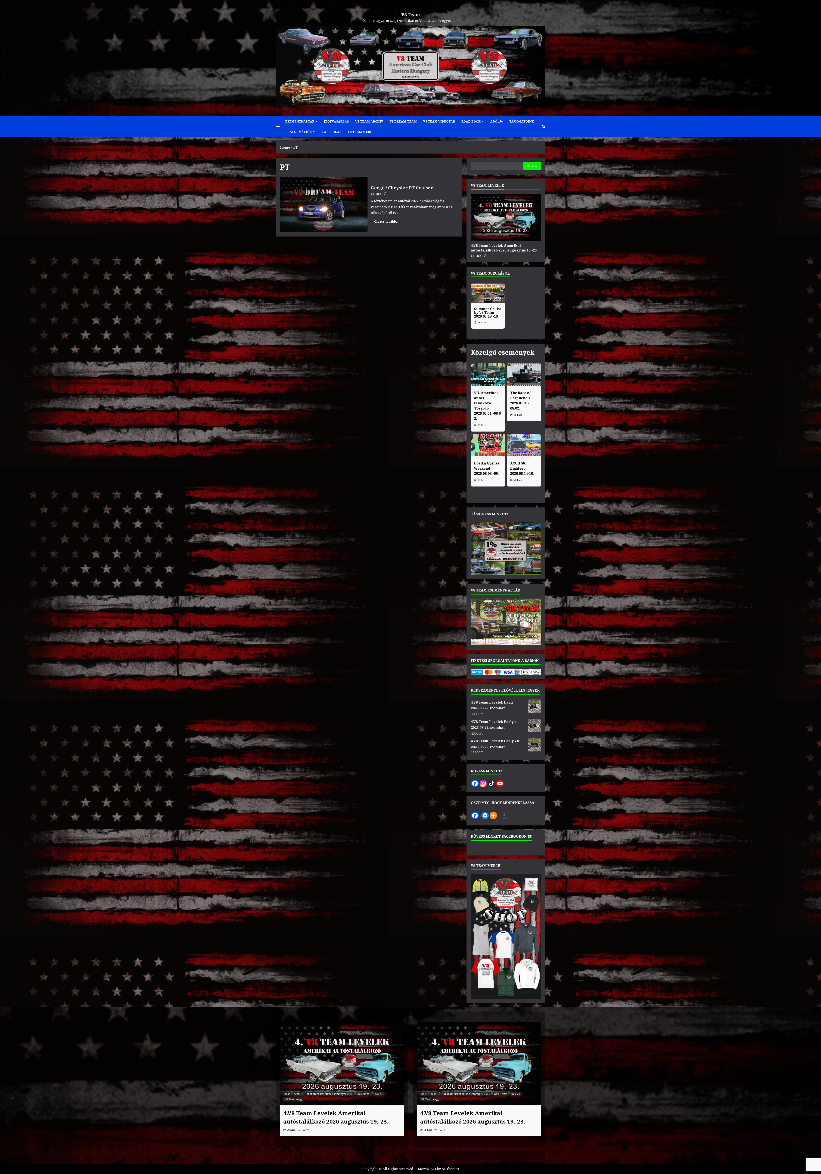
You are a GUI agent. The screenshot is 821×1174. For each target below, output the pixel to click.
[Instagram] (483, 783)
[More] (493, 815)
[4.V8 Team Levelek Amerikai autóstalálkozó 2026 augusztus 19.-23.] (506, 217)
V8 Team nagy (293, 1099)
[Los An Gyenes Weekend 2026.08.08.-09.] (488, 445)
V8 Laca (376, 194)
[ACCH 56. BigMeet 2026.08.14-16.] (524, 445)
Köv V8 (378, 1094)
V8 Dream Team (403, 121)
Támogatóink (521, 121)
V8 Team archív (369, 121)
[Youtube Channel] (500, 783)
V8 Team (410, 15)
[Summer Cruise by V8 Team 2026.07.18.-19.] (488, 293)
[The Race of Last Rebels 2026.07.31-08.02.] (524, 374)
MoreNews (427, 1169)
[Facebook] (475, 783)
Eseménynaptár (299, 121)
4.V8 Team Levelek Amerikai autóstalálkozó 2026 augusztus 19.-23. (504, 248)
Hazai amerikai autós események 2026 (328, 1094)
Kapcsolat (331, 132)
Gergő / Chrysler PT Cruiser (324, 204)
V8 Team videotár (439, 121)
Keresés (532, 166)
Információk (300, 132)
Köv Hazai (363, 1094)
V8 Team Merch (361, 132)
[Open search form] (543, 127)
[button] (278, 126)
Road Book (471, 121)
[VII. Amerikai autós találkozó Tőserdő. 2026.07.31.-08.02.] (488, 374)
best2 (297, 1094)
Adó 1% (496, 121)
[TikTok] (491, 783)
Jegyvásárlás (336, 121)
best (287, 1094)
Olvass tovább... (388, 222)
